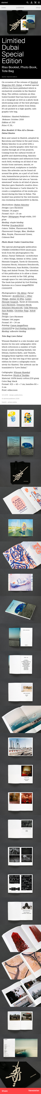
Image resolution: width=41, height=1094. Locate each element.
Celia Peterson (31, 308)
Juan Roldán (7, 311)
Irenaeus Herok (24, 305)
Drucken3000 (17, 225)
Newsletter (33, 1090)
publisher (20, 7)
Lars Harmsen (8, 305)
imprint (4, 402)
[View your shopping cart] (35, 2)
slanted (4, 2)
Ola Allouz (21, 293)
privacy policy (12, 402)
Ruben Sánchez (21, 205)
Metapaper (13, 216)
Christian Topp (21, 311)
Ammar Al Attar (16, 299)
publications (18, 395)
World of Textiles (21, 375)
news (3, 7)
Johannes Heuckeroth (12, 308)
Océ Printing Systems (25, 328)
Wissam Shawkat (22, 372)
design (11, 395)
